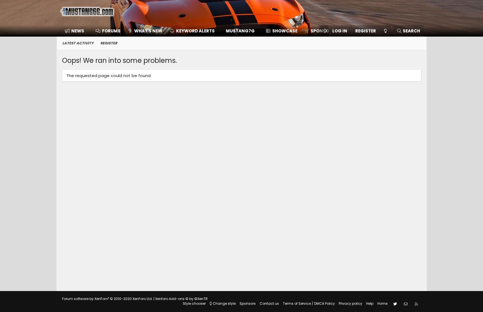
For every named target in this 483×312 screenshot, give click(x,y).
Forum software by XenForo (107, 298)
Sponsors (248, 303)
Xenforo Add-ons (181, 298)
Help (369, 303)
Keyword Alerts (195, 31)
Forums (111, 31)
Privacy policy (350, 303)
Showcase (284, 31)
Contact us (269, 303)
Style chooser (194, 303)
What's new (148, 31)
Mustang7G (240, 31)
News (77, 31)
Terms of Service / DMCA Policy (309, 303)
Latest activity (78, 43)
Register (108, 43)
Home (382, 303)
